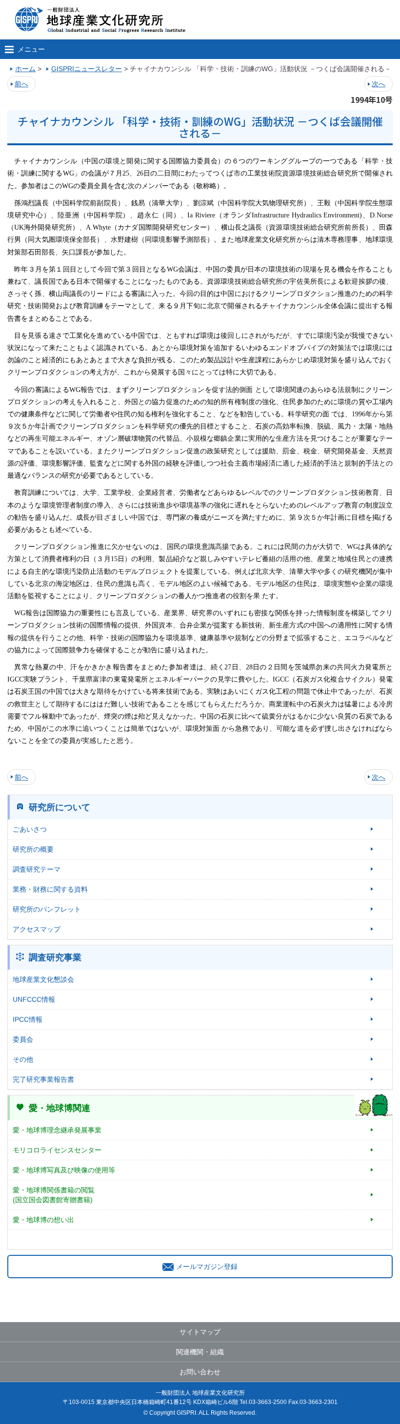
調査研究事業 (55, 957)
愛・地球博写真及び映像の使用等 (64, 1170)
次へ (378, 84)
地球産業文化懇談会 (43, 979)
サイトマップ (200, 1332)
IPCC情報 (27, 1019)
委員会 (23, 1039)
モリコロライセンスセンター (57, 1150)
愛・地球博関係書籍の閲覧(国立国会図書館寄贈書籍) (54, 1195)
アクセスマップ (36, 929)
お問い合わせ (200, 1372)
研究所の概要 (33, 849)
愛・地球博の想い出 (43, 1220)
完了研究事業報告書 (43, 1079)
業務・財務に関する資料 (50, 889)
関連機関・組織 (200, 1352)
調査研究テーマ (36, 869)
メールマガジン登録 (207, 1266)
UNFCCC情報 (34, 999)
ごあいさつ (30, 829)
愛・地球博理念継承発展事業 (57, 1130)
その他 (23, 1059)
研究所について (59, 807)
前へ (21, 84)
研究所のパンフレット (47, 909)
